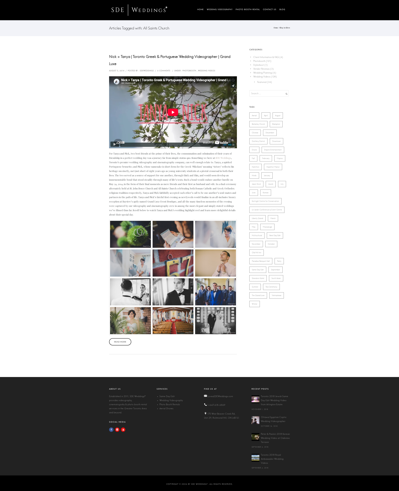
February (265, 158)
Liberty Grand (257, 218)
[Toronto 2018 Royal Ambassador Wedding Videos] (255, 458)
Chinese (255, 133)
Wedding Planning (262, 72)
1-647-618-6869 (216, 405)
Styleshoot (258, 65)
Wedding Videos (261, 76)
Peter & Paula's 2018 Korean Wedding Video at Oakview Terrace (275, 438)
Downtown (276, 141)
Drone (254, 150)
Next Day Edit (275, 235)
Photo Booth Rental (247, 10)
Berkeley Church (258, 124)
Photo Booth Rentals (169, 404)
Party (279, 261)
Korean (266, 193)
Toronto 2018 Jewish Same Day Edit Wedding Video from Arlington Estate (274, 400)
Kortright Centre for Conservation (265, 201)
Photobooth (259, 61)
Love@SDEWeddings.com (220, 396)
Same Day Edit (258, 270)
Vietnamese (276, 295)
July (282, 184)
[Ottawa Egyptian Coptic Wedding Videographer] (255, 420)
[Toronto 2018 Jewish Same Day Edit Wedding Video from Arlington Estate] (255, 399)
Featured (261, 82)
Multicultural (257, 235)
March (273, 218)
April (266, 115)
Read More (120, 342)
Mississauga (267, 227)
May (253, 227)
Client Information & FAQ (266, 57)
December (270, 133)
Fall (253, 158)
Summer (255, 287)
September (275, 270)
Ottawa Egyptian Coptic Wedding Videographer (273, 419)
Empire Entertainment (273, 150)
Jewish (270, 184)
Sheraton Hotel (258, 278)
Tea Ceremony (271, 287)
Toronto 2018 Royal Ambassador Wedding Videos (272, 459)
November (256, 244)
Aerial (254, 115)
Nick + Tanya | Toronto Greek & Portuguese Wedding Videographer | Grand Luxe (169, 60)
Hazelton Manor (273, 167)
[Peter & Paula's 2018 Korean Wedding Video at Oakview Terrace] (255, 437)
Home (200, 10)
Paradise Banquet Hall (261, 261)
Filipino (280, 158)
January (267, 175)
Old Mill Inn (256, 252)
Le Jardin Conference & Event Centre (267, 210)
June (253, 193)
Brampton (276, 124)
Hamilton (255, 167)
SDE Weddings (223, 157)
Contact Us (269, 10)
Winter (254, 304)
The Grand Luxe (258, 295)
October (271, 244)
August (277, 115)
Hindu (254, 175)
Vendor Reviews (261, 69)
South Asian (276, 278)
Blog (281, 10)
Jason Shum (256, 184)
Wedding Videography (219, 10)
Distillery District (258, 141)
